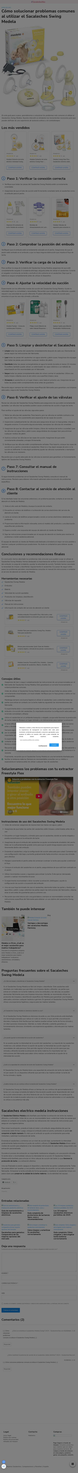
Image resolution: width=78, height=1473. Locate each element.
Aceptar (54, 745)
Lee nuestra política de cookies (29, 740)
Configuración (43, 746)
